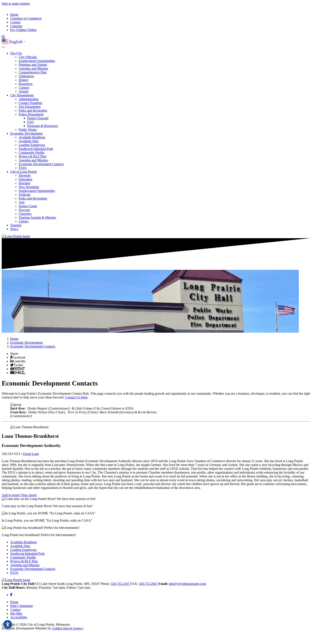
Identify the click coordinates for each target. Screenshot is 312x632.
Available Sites (29, 141)
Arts (21, 202)
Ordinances (26, 76)
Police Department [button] (31, 114)
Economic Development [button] (26, 133)
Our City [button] (16, 53)
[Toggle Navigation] (3, 47)
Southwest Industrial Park (36, 149)
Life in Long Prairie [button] (23, 171)
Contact (15, 22)
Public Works (28, 129)
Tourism (15, 225)
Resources (25, 84)
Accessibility (18, 617)
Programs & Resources (42, 126)
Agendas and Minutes (33, 68)
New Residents (29, 187)
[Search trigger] (3, 37)
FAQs (23, 168)
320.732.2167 (120, 584)
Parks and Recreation (33, 110)
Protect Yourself (37, 118)
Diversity (25, 175)
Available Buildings (32, 137)
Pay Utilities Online (23, 30)
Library (24, 221)
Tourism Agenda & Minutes (37, 217)
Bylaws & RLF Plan (32, 156)
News (14, 229)
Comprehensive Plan (32, 72)
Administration (29, 99)
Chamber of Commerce (26, 18)
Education (25, 179)
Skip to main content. (16, 3)
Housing (24, 183)
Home (14, 14)
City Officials (28, 57)
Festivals (24, 194)
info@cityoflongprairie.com (187, 584)
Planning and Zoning (33, 64)
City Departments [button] (22, 95)
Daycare (24, 210)
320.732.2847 (148, 584)
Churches (25, 213)
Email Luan (31, 454)
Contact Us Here (76, 397)
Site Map (16, 613)
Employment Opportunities (37, 61)
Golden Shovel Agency (67, 628)
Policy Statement (21, 606)
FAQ (30, 122)
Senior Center (28, 206)
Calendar (16, 26)
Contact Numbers (30, 103)
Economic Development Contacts (41, 164)
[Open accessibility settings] (7, 624)
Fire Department (30, 106)
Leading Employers (32, 145)
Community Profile (31, 152)
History (24, 80)
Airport (23, 91)
